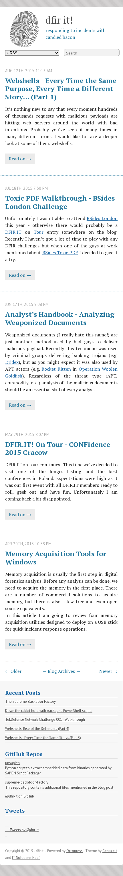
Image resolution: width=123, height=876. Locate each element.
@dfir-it (11, 796)
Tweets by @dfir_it (22, 830)
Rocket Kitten (56, 369)
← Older (13, 671)
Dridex (12, 362)
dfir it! (59, 20)
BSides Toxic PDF (60, 252)
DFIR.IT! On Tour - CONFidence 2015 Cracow (58, 448)
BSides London (102, 218)
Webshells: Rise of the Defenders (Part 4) (37, 728)
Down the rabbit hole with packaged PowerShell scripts (48, 710)
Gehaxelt (109, 850)
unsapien (12, 762)
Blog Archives (61, 671)
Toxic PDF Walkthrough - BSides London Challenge (60, 202)
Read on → (20, 159)
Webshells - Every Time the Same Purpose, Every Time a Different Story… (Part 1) (61, 89)
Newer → (108, 671)
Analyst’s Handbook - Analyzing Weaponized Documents (60, 318)
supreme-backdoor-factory (26, 782)
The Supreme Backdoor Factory (30, 701)
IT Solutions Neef (26, 857)
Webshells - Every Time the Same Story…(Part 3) (43, 737)
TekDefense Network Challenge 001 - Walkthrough (45, 719)
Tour (38, 232)
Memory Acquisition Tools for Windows (56, 557)
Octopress (74, 850)
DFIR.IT (13, 232)
